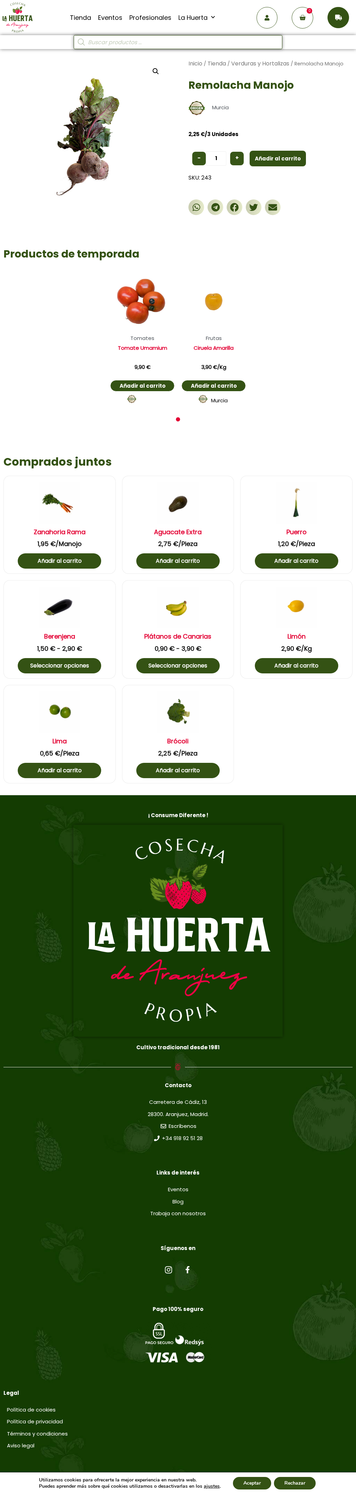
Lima (59, 741)
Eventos (110, 17)
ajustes (212, 1486)
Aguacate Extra (178, 532)
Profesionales (150, 17)
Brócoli (177, 741)
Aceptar (252, 1483)
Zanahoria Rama (60, 532)
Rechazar (294, 1483)
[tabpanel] (142, 338)
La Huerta (193, 17)
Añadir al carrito (278, 158)
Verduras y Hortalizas (260, 64)
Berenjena (59, 636)
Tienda (80, 17)
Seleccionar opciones (59, 666)
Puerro (296, 532)
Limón (297, 636)
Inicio (195, 64)
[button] (196, 207)
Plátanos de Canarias (177, 636)
